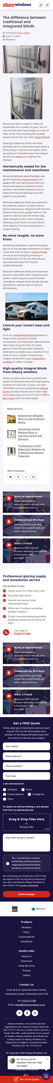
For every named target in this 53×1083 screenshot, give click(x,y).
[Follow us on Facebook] (27, 1013)
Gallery (26, 975)
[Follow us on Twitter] (19, 1013)
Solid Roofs (26, 941)
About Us (26, 956)
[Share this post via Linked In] (33, 477)
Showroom (26, 961)
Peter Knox (24, 32)
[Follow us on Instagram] (35, 1013)
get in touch (9, 398)
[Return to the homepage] (17, 5)
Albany (19, 156)
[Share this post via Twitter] (26, 477)
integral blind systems (25, 335)
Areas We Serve (26, 965)
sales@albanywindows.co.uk (30, 1004)
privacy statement (29, 885)
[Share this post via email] (10, 477)
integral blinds (42, 137)
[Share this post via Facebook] (18, 477)
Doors (26, 932)
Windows (26, 927)
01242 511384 (22, 633)
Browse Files (26, 826)
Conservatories (27, 936)
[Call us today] (41, 5)
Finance (26, 970)
